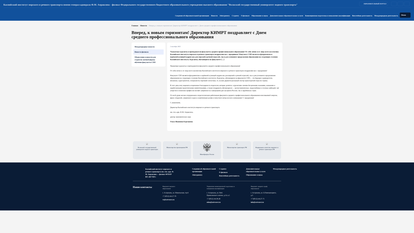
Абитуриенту (197, 175)
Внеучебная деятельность (229, 176)
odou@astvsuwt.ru (214, 202)
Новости (214, 16)
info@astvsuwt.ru (257, 202)
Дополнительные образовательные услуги (255, 170)
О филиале (223, 172)
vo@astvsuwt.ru (168, 200)
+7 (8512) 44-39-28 (213, 199)
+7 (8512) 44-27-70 (169, 196)
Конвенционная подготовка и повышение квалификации (327, 16)
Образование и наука (254, 175)
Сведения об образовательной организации (204, 170)
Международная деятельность (386, 16)
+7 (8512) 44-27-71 (257, 199)
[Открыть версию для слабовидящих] (407, 4)
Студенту (222, 169)
